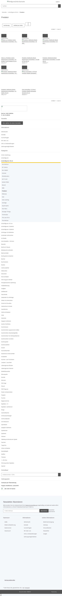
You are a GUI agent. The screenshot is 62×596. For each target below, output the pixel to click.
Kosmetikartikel (5, 350)
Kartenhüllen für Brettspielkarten (10, 336)
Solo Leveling (5, 200)
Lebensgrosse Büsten (7, 365)
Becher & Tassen (5, 247)
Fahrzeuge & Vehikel (6, 279)
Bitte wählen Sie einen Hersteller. (12, 123)
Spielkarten (4, 430)
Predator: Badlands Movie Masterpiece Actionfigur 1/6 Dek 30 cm (51, 59)
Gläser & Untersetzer (7, 300)
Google (45, 534)
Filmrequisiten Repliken (7, 463)
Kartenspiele (4, 342)
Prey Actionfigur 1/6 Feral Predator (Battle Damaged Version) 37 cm (29, 91)
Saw (3, 197)
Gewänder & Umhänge (7, 297)
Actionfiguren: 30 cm (7, 161)
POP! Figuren (4, 389)
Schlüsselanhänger (6, 415)
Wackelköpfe (4, 451)
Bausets (3, 244)
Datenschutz (8, 528)
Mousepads (4, 374)
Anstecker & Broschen (7, 235)
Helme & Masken (5, 312)
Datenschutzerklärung (31, 505)
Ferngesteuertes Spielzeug (8, 282)
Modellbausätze (5, 371)
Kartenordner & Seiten (7, 339)
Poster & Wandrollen (6, 392)
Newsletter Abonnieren (52, 510)
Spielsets (3, 433)
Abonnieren (44, 511)
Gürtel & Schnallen (6, 303)
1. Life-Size (4, 460)
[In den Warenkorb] (59, 474)
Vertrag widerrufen (10, 580)
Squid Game (5, 205)
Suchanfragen (5, 137)
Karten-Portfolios (5, 324)
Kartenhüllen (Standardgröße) (9, 333)
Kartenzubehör (5, 344)
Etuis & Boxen (5, 276)
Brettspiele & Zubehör (7, 256)
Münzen (3, 380)
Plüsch (3, 386)
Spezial (3, 466)
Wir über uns (4, 140)
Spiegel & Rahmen (6, 427)
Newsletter (46, 531)
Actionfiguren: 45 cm (6, 223)
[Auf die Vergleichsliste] (2, 35)
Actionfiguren (5, 158)
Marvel (4, 185)
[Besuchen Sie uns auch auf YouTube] (4, 585)
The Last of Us (6, 217)
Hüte (2, 315)
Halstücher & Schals (6, 306)
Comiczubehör (5, 268)
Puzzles (3, 398)
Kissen (3, 347)
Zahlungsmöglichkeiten (7, 146)
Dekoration (4, 271)
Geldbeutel (4, 291)
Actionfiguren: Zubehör (7, 226)
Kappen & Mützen (6, 321)
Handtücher (4, 309)
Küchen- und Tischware (7, 359)
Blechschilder (5, 253)
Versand (27, 587)
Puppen (3, 395)
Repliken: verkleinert (6, 407)
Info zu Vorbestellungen (7, 143)
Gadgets (3, 288)
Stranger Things (6, 211)
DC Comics (5, 167)
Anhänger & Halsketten (7, 232)
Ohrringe (3, 383)
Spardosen (4, 424)
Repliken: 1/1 (4, 404)
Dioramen (4, 273)
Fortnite (4, 173)
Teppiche (3, 445)
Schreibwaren (5, 421)
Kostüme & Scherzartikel (8, 353)
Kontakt (3, 134)
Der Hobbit (5, 170)
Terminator (5, 214)
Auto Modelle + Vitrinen (7, 241)
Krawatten (4, 356)
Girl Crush (4, 179)
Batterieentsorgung (48, 522)
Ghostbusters (5, 176)
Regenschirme (5, 401)
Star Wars (4, 208)
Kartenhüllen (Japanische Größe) (10, 330)
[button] (50, 1)
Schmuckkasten (5, 418)
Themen (3, 457)
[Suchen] (59, 6)
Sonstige (4, 203)
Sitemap (45, 525)
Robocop (4, 194)
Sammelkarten (5, 413)
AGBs (6, 522)
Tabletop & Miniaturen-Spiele (9, 439)
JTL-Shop (59, 591)
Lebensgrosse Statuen (7, 368)
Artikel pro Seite (18, 25)
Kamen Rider (5, 182)
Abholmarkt (4, 131)
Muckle (3, 377)
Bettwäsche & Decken (7, 250)
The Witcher (5, 220)
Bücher (3, 259)
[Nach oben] (0, 595)
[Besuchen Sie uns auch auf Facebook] (4, 583)
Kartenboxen (4, 327)
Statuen (3, 436)
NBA (3, 188)
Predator (4, 191)
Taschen (3, 442)
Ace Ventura (5, 164)
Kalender (3, 318)
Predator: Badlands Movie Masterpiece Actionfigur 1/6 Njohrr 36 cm (8, 91)
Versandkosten (47, 528)
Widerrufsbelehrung (10, 525)
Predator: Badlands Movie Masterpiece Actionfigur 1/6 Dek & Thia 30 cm (30, 59)
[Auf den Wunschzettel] (5, 35)
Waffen (3, 454)
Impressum (8, 531)
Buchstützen (4, 262)
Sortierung (6, 25)
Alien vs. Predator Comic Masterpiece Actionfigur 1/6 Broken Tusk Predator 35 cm (8, 59)
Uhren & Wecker (5, 448)
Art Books (3, 238)
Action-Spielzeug (5, 155)
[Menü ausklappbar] (3, 2)
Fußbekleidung (5, 285)
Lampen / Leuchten (6, 362)
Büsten (3, 265)
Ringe (2, 410)
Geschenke (4, 294)
